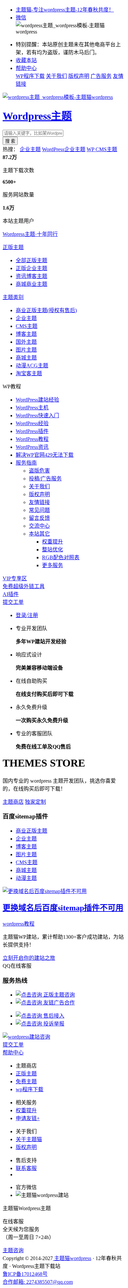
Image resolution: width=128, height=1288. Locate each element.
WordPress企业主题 (63, 149)
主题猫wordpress (72, 1258)
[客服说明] (26, 1037)
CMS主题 (26, 326)
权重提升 (52, 541)
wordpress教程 (18, 924)
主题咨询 (13, 1250)
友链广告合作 (58, 1002)
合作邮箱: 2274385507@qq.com (38, 1282)
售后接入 (53, 1016)
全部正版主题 (31, 260)
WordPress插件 (32, 431)
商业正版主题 (31, 831)
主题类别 (13, 297)
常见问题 (39, 510)
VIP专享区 (15, 578)
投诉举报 (53, 1023)
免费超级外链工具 (24, 586)
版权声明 (78, 76)
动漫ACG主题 (32, 365)
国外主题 (26, 342)
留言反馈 (39, 518)
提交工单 (13, 602)
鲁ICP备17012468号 (25, 1274)
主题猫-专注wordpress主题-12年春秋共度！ (65, 9)
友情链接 (39, 502)
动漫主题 (26, 878)
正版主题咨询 (58, 995)
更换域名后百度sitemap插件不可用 (63, 908)
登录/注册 (27, 615)
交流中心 (39, 526)
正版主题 (13, 247)
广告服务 (101, 76)
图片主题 (26, 350)
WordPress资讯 (32, 447)
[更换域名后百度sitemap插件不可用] (45, 891)
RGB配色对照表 (60, 557)
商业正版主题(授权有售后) (46, 310)
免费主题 (26, 1081)
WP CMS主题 (102, 149)
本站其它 (39, 534)
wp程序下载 (29, 1089)
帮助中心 (26, 68)
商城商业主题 (31, 284)
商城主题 (26, 357)
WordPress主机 (32, 407)
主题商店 (13, 802)
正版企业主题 (31, 268)
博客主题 (26, 334)
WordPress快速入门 (37, 415)
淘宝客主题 (29, 373)
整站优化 (52, 549)
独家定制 (35, 802)
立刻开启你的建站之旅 (29, 958)
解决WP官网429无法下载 (45, 455)
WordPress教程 (32, 439)
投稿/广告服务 (45, 478)
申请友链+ (28, 1118)
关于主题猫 (29, 1139)
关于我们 (56, 76)
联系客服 (26, 1168)
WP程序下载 (30, 76)
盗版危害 (39, 470)
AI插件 (11, 594)
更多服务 (52, 565)
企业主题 (30, 149)
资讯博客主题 (31, 276)
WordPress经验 (32, 423)
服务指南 (26, 463)
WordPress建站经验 (37, 399)
